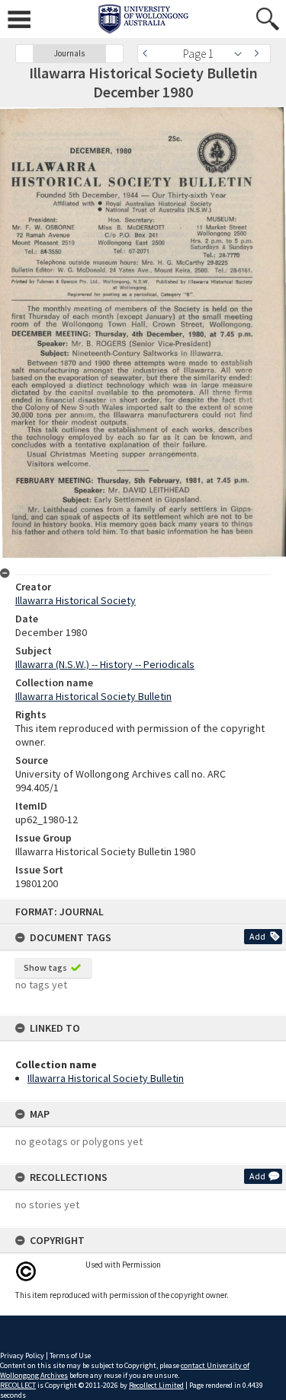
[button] (24, 53)
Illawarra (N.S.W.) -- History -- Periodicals (104, 664)
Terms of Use (70, 1355)
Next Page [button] (259, 53)
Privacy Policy (22, 1355)
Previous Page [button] (148, 53)
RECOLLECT (18, 1385)
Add (257, 936)
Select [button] (242, 53)
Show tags (45, 967)
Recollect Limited (156, 1385)
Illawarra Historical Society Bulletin (105, 1078)
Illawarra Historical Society (75, 600)
